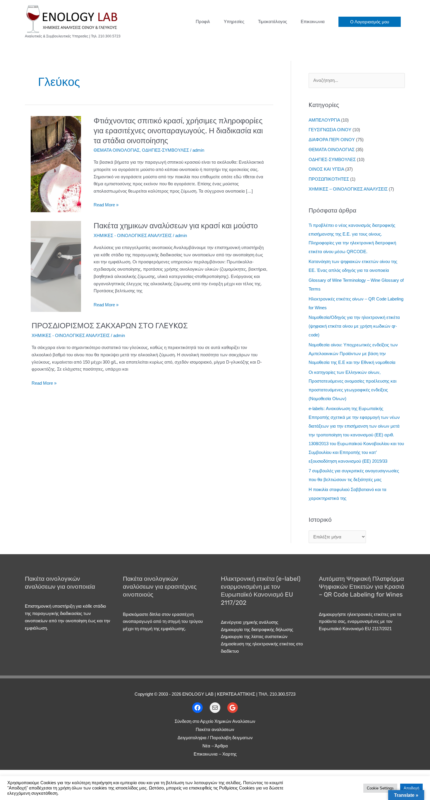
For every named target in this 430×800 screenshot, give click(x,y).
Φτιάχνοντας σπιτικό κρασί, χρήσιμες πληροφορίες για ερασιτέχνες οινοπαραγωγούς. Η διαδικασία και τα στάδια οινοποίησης (178, 130)
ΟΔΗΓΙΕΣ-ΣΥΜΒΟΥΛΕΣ (165, 150)
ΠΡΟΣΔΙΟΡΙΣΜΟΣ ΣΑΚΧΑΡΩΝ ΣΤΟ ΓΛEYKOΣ (110, 325)
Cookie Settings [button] (380, 788)
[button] (369, 22)
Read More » (106, 205)
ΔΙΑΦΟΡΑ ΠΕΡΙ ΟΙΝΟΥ (332, 139)
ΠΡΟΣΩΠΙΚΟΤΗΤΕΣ (329, 179)
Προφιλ (203, 21)
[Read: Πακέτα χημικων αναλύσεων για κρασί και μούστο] (56, 266)
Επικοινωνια (313, 21)
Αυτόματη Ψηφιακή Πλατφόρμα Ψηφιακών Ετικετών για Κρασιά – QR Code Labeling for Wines (361, 586)
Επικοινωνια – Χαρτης (215, 753)
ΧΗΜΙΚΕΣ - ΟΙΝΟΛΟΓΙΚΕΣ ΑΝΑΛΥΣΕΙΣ (133, 235)
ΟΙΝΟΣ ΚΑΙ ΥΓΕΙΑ (326, 169)
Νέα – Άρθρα (215, 745)
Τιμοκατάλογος (272, 21)
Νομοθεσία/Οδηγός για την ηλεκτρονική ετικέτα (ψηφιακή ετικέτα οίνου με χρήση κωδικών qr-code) (354, 326)
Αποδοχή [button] (411, 788)
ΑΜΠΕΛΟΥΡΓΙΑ (324, 120)
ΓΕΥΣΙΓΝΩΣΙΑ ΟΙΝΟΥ (330, 129)
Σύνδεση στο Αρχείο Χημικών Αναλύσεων (215, 721)
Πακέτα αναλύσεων (215, 729)
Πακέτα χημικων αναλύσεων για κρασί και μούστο (176, 225)
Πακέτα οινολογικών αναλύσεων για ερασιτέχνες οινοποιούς (160, 586)
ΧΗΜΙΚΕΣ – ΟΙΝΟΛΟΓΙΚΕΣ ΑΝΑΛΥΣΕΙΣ (348, 188)
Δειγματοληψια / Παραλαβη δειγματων (215, 737)
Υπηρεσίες (234, 21)
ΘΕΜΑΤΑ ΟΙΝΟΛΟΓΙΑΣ (117, 150)
